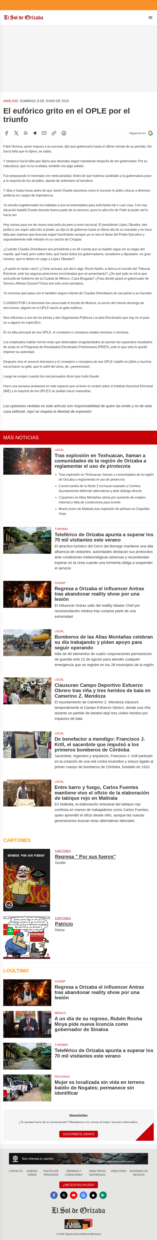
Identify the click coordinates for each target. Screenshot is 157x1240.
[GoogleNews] (83, 1195)
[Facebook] (6, 133)
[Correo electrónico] (44, 133)
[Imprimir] (64, 133)
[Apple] (93, 1195)
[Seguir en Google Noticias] (150, 133)
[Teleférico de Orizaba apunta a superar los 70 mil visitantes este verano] (27, 551)
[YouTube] (73, 1195)
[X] (16, 133)
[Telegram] (35, 133)
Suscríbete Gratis (78, 1134)
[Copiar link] (54, 133)
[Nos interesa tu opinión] (78, 1158)
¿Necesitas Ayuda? (78, 1185)
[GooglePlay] (103, 1195)
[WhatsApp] (26, 133)
